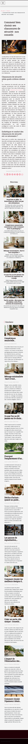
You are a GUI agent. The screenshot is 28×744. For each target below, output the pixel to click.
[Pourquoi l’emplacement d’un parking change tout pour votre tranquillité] (14, 448)
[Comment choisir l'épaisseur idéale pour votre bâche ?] (14, 691)
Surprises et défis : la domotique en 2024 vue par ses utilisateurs (14, 201)
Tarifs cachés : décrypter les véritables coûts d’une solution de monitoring (14, 302)
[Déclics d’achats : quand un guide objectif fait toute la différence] (14, 489)
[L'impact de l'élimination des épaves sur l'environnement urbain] (14, 650)
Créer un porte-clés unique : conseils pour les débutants (12, 621)
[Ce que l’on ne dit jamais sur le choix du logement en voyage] (14, 267)
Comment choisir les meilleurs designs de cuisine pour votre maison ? (13, 582)
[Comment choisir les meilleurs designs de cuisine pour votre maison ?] (14, 571)
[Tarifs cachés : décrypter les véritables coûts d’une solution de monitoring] (14, 292)
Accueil (3, 10)
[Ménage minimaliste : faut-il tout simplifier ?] (14, 243)
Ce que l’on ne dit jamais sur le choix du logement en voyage (14, 276)
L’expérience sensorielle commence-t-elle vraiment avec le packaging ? (14, 226)
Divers (8, 10)
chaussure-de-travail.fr (16, 90)
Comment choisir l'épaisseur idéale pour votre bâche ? (12, 701)
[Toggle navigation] (3, 2)
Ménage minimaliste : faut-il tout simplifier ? (14, 251)
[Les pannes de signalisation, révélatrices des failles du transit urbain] (14, 529)
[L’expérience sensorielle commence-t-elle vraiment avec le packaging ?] (14, 217)
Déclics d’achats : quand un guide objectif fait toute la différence (12, 501)
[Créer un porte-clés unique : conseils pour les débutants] (14, 611)
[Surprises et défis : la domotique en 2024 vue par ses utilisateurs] (14, 191)
